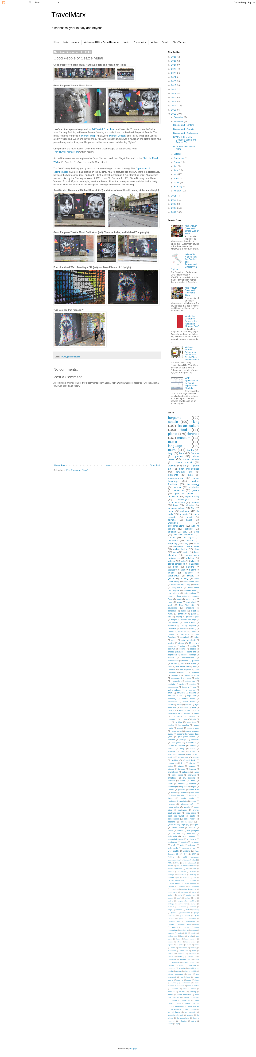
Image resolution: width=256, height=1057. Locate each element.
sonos (196, 543)
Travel (165, 42)
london (171, 725)
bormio (182, 649)
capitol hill (172, 655)
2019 (174, 85)
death (170, 705)
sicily (182, 749)
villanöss (183, 1021)
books (190, 450)
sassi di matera (193, 986)
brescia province (175, 652)
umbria (174, 640)
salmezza (186, 983)
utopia (194, 1009)
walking (172, 465)
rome (170, 602)
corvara (171, 781)
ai (183, 863)
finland (193, 907)
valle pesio (173, 848)
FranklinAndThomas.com (66, 151)
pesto (178, 971)
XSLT (177, 863)
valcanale (192, 845)
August (177, 162)
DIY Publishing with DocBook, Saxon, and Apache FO (184, 140)
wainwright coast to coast (186, 546)
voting (193, 1021)
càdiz (180, 895)
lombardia (183, 514)
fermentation (173, 661)
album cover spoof (191, 581)
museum (183, 438)
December (179, 117)
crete (194, 892)
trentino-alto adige (188, 620)
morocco (192, 953)
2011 (174, 196)
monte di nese (193, 728)
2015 (174, 101)
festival (185, 661)
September (179, 158)
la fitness (192, 663)
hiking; (196, 924)
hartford (171, 924)
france (170, 631)
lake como (195, 792)
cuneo (183, 611)
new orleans (173, 593)
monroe (181, 953)
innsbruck (184, 930)
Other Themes (179, 42)
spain (175, 552)
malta (173, 948)
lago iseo (191, 722)
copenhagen (194, 886)
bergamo (174, 418)
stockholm (186, 1000)
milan (194, 951)
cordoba (174, 889)
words (170, 1024)
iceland (171, 537)
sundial (181, 754)
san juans (176, 743)
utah (186, 1009)
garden (179, 456)
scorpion (191, 833)
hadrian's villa (174, 921)
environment (183, 904)
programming (175, 478)
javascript (182, 631)
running (175, 983)
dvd (194, 898)
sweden (184, 842)
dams (193, 781)
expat (193, 611)
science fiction (189, 989)
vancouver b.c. (189, 848)
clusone (171, 886)
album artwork (183, 462)
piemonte (173, 474)
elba (194, 707)
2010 (174, 200)
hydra (193, 719)
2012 (174, 114)
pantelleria (176, 675)
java (182, 663)
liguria (170, 945)
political (189, 540)
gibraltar (174, 912)
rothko (180, 830)
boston (193, 649)
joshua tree (172, 936)
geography (177, 716)
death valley (191, 895)
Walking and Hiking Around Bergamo (101, 42)
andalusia (172, 625)
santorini (176, 833)
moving (181, 956)
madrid (193, 801)
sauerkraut (191, 743)
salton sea (190, 681)
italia (180, 933)
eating (170, 901)
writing (175, 760)
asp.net (171, 872)
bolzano (171, 696)
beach (171, 573)
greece (195, 490)
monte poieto (173, 807)
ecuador (181, 784)
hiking (195, 422)
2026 (174, 57)
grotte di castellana (187, 918)
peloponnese (173, 819)
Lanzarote (172, 763)
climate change (190, 883)
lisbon (170, 798)
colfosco (189, 573)
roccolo (192, 827)
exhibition (194, 487)
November (179, 121)
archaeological (180, 549)
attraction (181, 693)
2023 (174, 69)
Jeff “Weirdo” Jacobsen (103, 129)
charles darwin (174, 883)
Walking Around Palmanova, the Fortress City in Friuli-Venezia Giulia (192, 353)
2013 (174, 110)
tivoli (189, 754)
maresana (173, 540)
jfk (186, 933)
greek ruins (194, 789)
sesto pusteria (188, 836)
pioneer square (73, 357)
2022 (174, 73)
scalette (175, 989)
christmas (172, 778)
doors (170, 784)
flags (170, 910)
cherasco (192, 775)
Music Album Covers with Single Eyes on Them (192, 230)
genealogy (182, 614)
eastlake (184, 707)
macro (197, 945)
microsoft (184, 951)
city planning (189, 778)
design (170, 898)
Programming (140, 42)
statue (174, 1000)
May (176, 174)
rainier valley (178, 827)
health (192, 716)
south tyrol (191, 839)
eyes (194, 787)
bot (181, 696)
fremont (195, 453)
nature (189, 520)
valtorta (190, 1015)
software (171, 751)
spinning (192, 684)
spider (179, 602)
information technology (180, 584)
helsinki (181, 924)
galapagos (194, 564)
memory (194, 948)
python (171, 634)
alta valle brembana (183, 534)
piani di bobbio (190, 971)
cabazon (185, 772)
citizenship (172, 702)
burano (171, 877)
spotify (186, 997)
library (170, 942)
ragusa (196, 825)
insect (196, 584)
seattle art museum (176, 746)
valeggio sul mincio (176, 1015)
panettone (195, 672)
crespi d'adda (189, 702)
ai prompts (191, 690)
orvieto (185, 962)
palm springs (190, 593)
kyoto (182, 936)
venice (171, 643)
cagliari (196, 772)
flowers (190, 576)
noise (176, 567)
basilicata (182, 872)
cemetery (172, 699)
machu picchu (188, 798)
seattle (173, 422)
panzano (192, 965)
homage (184, 719)
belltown (171, 649)
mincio (170, 953)
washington (183, 499)
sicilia (196, 532)
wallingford (173, 523)
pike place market (186, 737)
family (170, 614)
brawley (192, 769)
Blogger (133, 1048)
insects (194, 930)
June (176, 170)
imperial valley (192, 496)
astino (182, 646)
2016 (174, 97)
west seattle (173, 851)
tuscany (185, 687)
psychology (185, 977)
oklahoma (175, 962)
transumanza (176, 1009)
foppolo (171, 789)
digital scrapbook (176, 564)
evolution (182, 907)
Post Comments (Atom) (77, 470)
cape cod (191, 696)
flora (181, 453)
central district (188, 699)
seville (181, 684)
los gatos (180, 945)
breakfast (182, 874)
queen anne (187, 822)
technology (193, 484)
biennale (181, 769)
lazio (194, 666)
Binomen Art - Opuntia (183, 129)
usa (194, 687)
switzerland (191, 602)
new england (185, 669)
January (178, 191)
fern (181, 710)
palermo (190, 567)
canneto (189, 529)
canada (183, 628)
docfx (179, 898)
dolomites (189, 505)
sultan (179, 1003)
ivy (169, 722)
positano (171, 822)
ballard (192, 570)
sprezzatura (173, 687)
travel (176, 505)
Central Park (189, 760)
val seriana (173, 622)
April (176, 178)
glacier (171, 578)
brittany (193, 874)
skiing (185, 543)
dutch (187, 898)
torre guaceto (193, 1006)
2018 (174, 89)
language (175, 446)
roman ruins (191, 599)
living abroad (177, 587)
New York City (187, 605)
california (195, 502)
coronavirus (173, 576)
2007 (174, 212)
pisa (189, 974)
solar (183, 751)
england (172, 532)
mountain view (190, 590)
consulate (172, 611)
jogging (194, 933)
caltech (186, 877)
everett (171, 907)
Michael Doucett (117, 135)
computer (181, 886)
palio (181, 965)
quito (197, 678)
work (170, 605)
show (196, 549)
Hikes (56, 42)
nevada (189, 517)
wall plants (185, 511)
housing (184, 578)
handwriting (190, 921)
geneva (187, 713)
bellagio (171, 874)
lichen (179, 942)
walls (183, 561)
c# (178, 877)
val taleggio (190, 1012)
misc (190, 474)
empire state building (187, 901)
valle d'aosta (189, 622)
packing (183, 672)
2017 (174, 93)
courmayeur (172, 892)
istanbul (171, 933)
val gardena (183, 757)
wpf (177, 1024)
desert (188, 705)
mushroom (192, 956)
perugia (182, 968)
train (182, 845)
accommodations (176, 526)
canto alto (191, 652)
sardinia (171, 684)
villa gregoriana (182, 1018)
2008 (174, 208)
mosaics (171, 956)
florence (193, 434)
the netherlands (177, 1006)
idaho (173, 792)
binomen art (184, 471)
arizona (192, 766)
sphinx (193, 751)
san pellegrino (193, 830)
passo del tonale (192, 675)
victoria (181, 643)
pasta (192, 816)
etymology (172, 787)
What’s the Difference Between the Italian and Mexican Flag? (192, 321)
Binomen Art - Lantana (183, 125)
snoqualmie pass (175, 839)
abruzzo (192, 763)
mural (63, 357)
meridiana (172, 951)
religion (174, 620)
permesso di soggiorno (181, 678)
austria (193, 646)
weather (196, 757)
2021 (174, 77)
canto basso (177, 775)
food (183, 430)
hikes (189, 924)
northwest (182, 810)
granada (181, 789)
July (176, 166)
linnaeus (192, 795)
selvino (171, 749)
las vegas (188, 537)
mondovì (171, 669)
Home (108, 465)
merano (171, 804)
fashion (171, 710)
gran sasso (185, 915)
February (178, 186)
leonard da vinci (178, 795)
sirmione (171, 992)
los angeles (184, 725)
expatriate (184, 787)
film (192, 508)
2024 (174, 65)
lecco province (190, 939)
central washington (176, 880)
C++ (185, 854)
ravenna (179, 980)
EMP (194, 854)
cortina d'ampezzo (188, 889)
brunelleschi (173, 772)
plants (172, 434)
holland (175, 927)
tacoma (196, 1003)
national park (185, 959)
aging (170, 766)
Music (126, 42)
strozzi (171, 754)
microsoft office (188, 804)
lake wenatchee (182, 666)
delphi (179, 705)
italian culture (189, 426)
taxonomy (195, 842)
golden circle (185, 912)
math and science (189, 468)
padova (171, 965)
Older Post (155, 465)
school (177, 487)
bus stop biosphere (188, 625)
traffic (173, 845)
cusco (182, 781)
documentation (188, 658)
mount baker (176, 731)
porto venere (190, 819)
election (192, 784)
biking (193, 561)
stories (186, 552)
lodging (179, 617)
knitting (179, 722)
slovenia (182, 992)
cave (194, 877)
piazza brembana (175, 974)
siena (193, 749)
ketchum (183, 792)
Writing (154, 42)
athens (171, 769)
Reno (183, 763)
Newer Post (59, 465)
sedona (193, 746)
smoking (193, 992)
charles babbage (188, 655)
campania (172, 628)
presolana (195, 740)
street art (179, 490)
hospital (186, 927)
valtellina (190, 558)
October (178, 154)
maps (193, 631)
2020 (174, 81)
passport (171, 968)
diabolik (171, 658)
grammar (195, 661)
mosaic (187, 807)
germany (195, 910)
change (193, 880)
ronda (170, 830)
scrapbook (184, 637)
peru (185, 532)
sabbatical (185, 634)
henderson (172, 719)
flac (188, 710)
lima (169, 617)
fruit (187, 910)
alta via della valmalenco (186, 866)
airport (181, 766)
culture (170, 895)
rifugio (197, 980)
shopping (172, 543)
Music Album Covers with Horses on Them (191, 292)
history (174, 663)
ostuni (194, 962)
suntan (187, 1003)
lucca (189, 945)
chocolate (190, 608)
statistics (196, 997)
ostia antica (191, 813)
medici (180, 728)
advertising (172, 608)
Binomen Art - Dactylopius (185, 133)
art (184, 465)
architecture (173, 496)
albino (170, 866)
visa (183, 570)
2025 (174, 61)
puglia (179, 599)
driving (193, 628)
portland (171, 740)
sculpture (172, 570)
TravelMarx (68, 14)
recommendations (176, 502)
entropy (171, 904)
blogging (192, 693)
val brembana (174, 690)
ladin (170, 666)
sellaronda (172, 836)
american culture (176, 508)
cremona (184, 892)
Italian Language (71, 42)
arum (170, 693)
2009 (174, 204)
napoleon (172, 959)
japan (193, 614)
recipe (188, 980)
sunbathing (172, 842)
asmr (194, 869)
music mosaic (191, 459)
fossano (179, 910)
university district (188, 640)
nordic (197, 959)
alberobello (192, 863)
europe (194, 904)
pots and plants (184, 493)
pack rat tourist (176, 816)
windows (186, 851)
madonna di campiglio (177, 801)
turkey (196, 637)
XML (170, 863)
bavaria (193, 872)
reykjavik (176, 681)
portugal (183, 740)
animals (172, 520)
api (187, 869)
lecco (178, 939)
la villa (190, 936)
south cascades (184, 995)
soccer (170, 995)
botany (171, 511)
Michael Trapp (88, 135)
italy (170, 453)
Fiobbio (171, 857)
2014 (174, 105)
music (172, 442)
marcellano (183, 948)
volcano (172, 561)
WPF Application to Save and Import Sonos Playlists (191, 383)
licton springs (190, 942)
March (177, 182)
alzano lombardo (175, 869)
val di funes (174, 1012)
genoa (196, 713)
